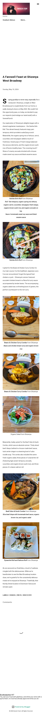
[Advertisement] (21, 47)
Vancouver (27, 595)
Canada (12, 595)
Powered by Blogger (22, 707)
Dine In (19, 595)
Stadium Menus (9, 20)
